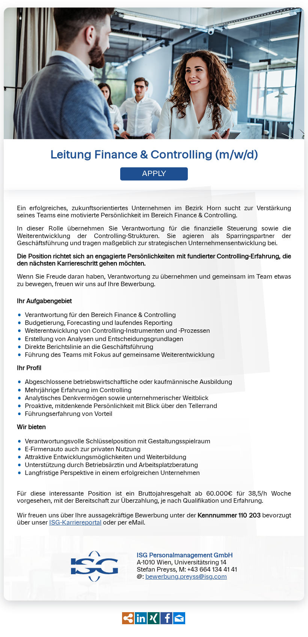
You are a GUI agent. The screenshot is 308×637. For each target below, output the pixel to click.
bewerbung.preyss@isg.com (186, 577)
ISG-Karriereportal (75, 523)
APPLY (154, 173)
